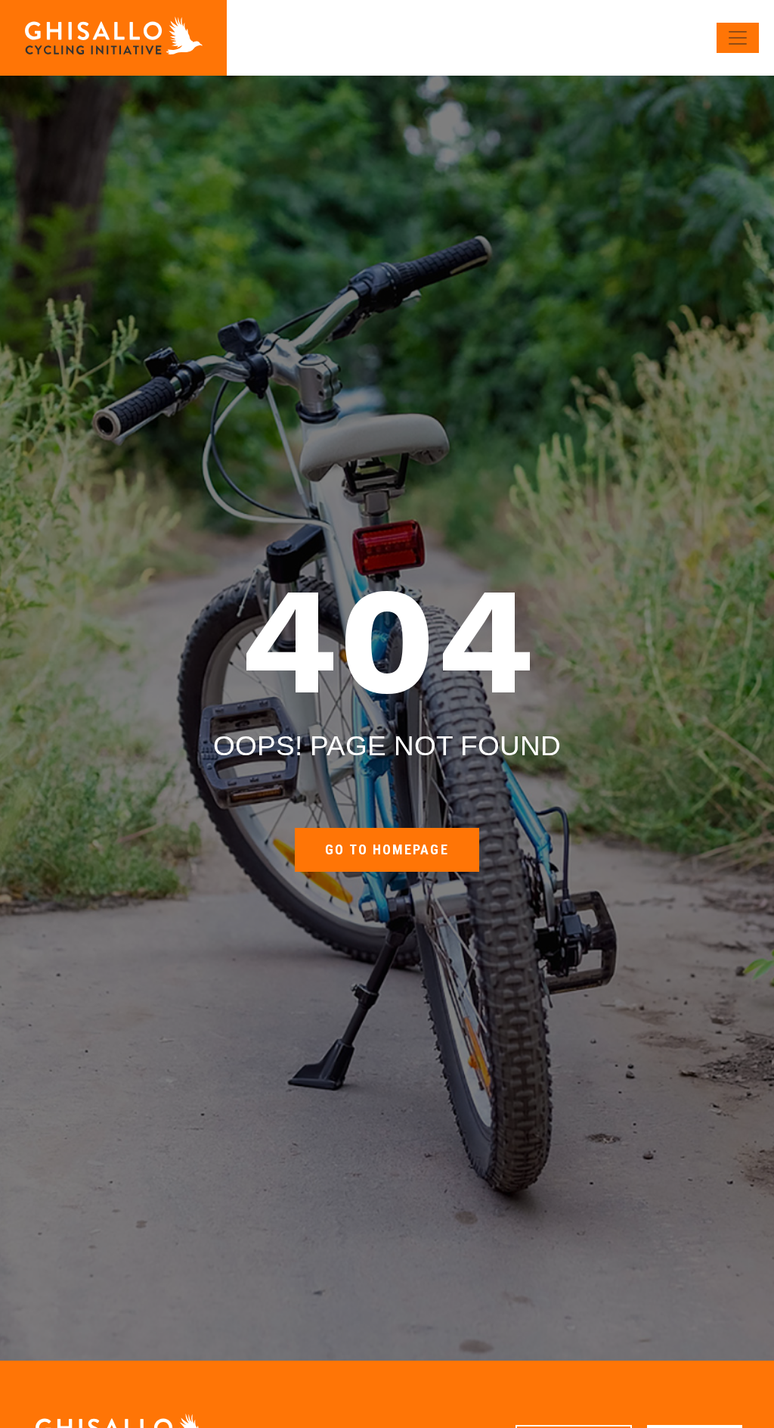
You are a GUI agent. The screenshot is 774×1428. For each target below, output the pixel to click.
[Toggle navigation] (738, 38)
